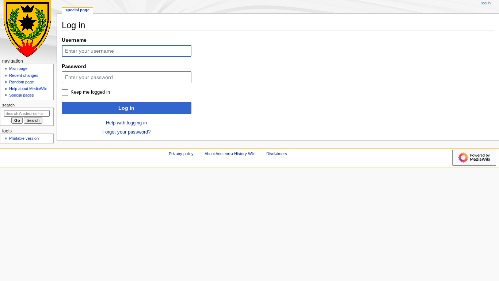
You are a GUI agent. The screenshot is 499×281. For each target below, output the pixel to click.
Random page (21, 82)
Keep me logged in (90, 92)
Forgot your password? (126, 132)
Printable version (24, 138)
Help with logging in (126, 122)
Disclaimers (276, 153)
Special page (77, 10)
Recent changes (23, 75)
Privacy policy (181, 153)
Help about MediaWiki (28, 88)
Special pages (21, 95)
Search (8, 105)
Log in (126, 108)
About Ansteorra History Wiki (230, 153)
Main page (18, 68)
